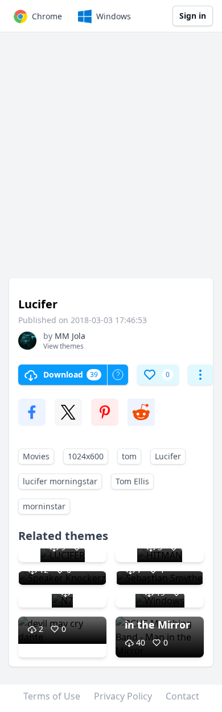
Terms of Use (51, 696)
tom (129, 456)
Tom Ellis (132, 481)
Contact (182, 696)
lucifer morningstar (60, 481)
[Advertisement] (111, 160)
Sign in (192, 15)
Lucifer (168, 456)
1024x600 (86, 456)
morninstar (44, 506)
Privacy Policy (123, 696)
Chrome (47, 16)
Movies (36, 456)
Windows (113, 16)
